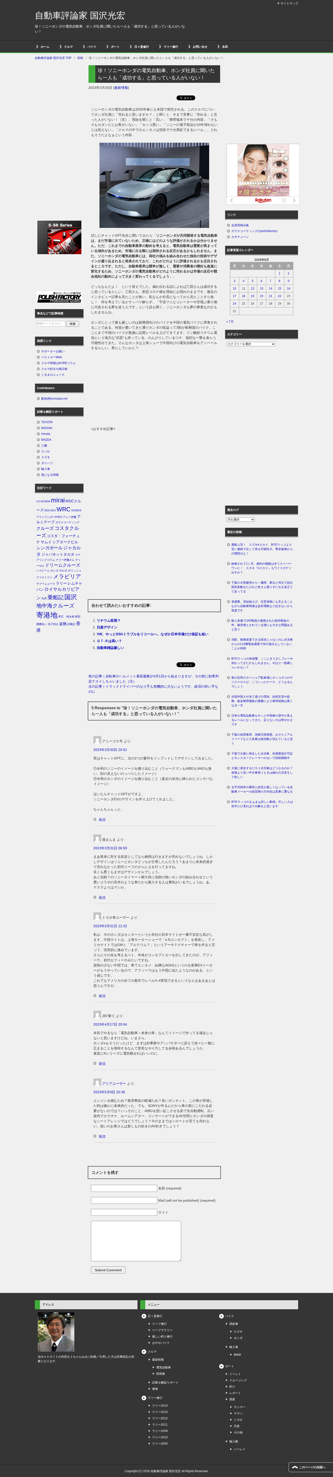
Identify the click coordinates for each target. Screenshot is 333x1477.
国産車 (233, 1324)
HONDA (45, 501)
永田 (225, 46)
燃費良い (41, 624)
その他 (238, 1432)
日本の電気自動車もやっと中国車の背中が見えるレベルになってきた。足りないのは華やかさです (262, 720)
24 (234, 303)
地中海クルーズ (55, 606)
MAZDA (46, 439)
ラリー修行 (171, 46)
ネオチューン (240, 237)
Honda (45, 434)
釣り (232, 1386)
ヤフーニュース (45, 583)
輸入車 (45, 469)
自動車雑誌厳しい (110, 648)
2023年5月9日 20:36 (109, 1092)
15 (279, 288)
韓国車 (160, 1373)
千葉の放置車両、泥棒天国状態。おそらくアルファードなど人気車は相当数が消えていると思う (262, 739)
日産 (237, 1426)
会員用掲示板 (240, 225)
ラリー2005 (160, 1443)
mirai (58, 500)
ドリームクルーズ (62, 565)
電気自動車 (163, 1367)
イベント (235, 1374)
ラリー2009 (160, 1431)
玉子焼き (53, 624)
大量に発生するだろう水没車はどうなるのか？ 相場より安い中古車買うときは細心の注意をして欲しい (263, 773)
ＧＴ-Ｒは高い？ (109, 641)
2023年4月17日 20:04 (110, 1024)
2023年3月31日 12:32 (110, 926)
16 (288, 288)
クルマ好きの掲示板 (54, 369)
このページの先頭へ (312, 1467)
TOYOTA (47, 422)
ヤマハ (238, 1413)
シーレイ (239, 1449)
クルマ (68, 46)
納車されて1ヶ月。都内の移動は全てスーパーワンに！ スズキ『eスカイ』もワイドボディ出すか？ (261, 568)
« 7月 (230, 321)
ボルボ (63, 570)
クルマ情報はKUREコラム (58, 363)
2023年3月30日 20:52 (110, 750)
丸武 (44, 598)
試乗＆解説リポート (165, 1382)
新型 (77, 616)
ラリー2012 (160, 1418)
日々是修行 (141, 46)
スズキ (45, 457)
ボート (115, 46)
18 (243, 296)
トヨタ (238, 1419)
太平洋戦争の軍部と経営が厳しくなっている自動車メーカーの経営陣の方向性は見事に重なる (262, 789)
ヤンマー (239, 1407)
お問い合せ (200, 46)
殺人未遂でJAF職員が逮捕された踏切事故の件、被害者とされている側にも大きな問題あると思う (262, 625)
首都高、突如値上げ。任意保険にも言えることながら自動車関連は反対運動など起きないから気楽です (262, 606)
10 (234, 288)
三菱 (44, 445)
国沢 (70, 597)
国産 (232, 1399)
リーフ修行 (159, 1324)
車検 (155, 1389)
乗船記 (56, 597)
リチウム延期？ (109, 620)
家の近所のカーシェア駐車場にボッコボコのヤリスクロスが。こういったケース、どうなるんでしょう (262, 682)
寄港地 (47, 615)
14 (270, 288)
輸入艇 (233, 1441)
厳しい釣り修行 (162, 1336)
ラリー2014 (160, 1405)
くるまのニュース (53, 374)
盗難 (63, 624)
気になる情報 (50, 475)
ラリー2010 (160, 1437)
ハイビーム (43, 570)
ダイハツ (47, 463)
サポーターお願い (53, 351)
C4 (38, 501)
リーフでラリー (162, 1330)
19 (252, 296)
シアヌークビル (65, 542)
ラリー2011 (160, 1424)
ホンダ (54, 570)
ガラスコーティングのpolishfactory (254, 231)
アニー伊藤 (69, 516)
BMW (237, 1354)
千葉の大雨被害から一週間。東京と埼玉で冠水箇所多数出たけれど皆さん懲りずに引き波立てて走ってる (262, 587)
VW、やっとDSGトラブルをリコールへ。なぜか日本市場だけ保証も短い (152, 634)
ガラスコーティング (67, 522)
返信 (102, 820)
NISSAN (46, 428)
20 (261, 296)
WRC (63, 509)
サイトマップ (289, 3)
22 (279, 296)
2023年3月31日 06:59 (110, 848)
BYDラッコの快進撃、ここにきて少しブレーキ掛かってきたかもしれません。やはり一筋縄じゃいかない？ (262, 663)
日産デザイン (107, 627)
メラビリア (67, 576)
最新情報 (121, 88)
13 (261, 288)
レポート (235, 1393)
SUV (53, 510)
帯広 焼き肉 (66, 616)
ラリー (61, 583)
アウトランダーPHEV (49, 516)
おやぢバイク (161, 1343)
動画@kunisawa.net (54, 398)
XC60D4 (76, 510)
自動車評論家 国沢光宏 (80, 15)
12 (252, 288)
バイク (92, 46)
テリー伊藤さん (65, 559)
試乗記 (71, 624)
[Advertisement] (154, 390)
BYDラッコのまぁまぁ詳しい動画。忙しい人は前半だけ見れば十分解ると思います (262, 804)
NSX (47, 510)
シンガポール (49, 547)
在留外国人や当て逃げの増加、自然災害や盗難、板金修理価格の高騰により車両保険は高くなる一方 (262, 701)
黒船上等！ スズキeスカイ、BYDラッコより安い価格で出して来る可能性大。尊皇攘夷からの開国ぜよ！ (262, 549)
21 (270, 296)
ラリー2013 (160, 1412)
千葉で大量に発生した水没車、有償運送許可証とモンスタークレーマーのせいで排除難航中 (262, 756)
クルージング (238, 1380)
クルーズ (45, 528)
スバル (45, 451)
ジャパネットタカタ (57, 554)
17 (234, 296)
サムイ (46, 542)
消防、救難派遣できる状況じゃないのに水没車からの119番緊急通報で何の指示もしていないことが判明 (262, 644)
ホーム (45, 46)
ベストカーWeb (51, 357)
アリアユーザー (114, 1083)
